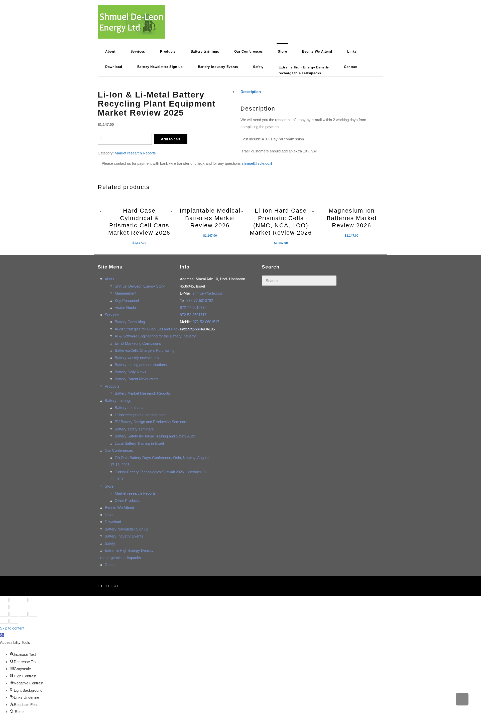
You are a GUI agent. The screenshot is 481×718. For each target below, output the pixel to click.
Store (109, 486)
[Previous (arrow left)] (4, 607)
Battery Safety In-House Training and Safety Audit (155, 436)
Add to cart (170, 139)
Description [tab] (251, 91)
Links (109, 515)
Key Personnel (127, 300)
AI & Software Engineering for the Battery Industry (155, 336)
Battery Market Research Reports (142, 393)
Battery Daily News (130, 372)
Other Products (127, 500)
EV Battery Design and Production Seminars (151, 422)
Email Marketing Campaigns (138, 343)
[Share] (14, 600)
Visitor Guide (125, 307)
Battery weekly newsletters (137, 357)
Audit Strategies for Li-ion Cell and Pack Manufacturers (159, 329)
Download (113, 522)
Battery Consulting (130, 322)
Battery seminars (129, 407)
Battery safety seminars (134, 429)
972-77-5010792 (199, 300)
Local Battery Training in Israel (139, 443)
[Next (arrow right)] (14, 607)
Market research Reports (135, 153)
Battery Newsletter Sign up (126, 529)
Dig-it (115, 586)
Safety (110, 543)
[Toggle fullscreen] (23, 600)
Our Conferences (119, 450)
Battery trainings (118, 400)
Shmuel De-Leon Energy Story (140, 286)
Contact (111, 565)
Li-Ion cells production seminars (141, 415)
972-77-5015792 (193, 307)
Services (112, 315)
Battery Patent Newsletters (137, 379)
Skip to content (12, 628)
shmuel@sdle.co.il (257, 163)
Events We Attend (119, 507)
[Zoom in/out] (33, 600)
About (109, 279)
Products (112, 386)
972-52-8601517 (193, 315)
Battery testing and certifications (141, 365)
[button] (2, 635)
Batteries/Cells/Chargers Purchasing (144, 350)
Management (125, 293)
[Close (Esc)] (4, 600)
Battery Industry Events (124, 536)
